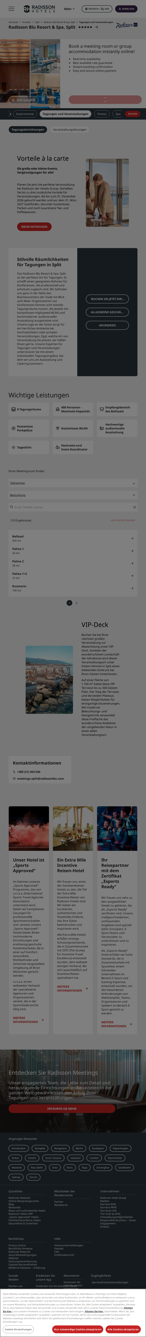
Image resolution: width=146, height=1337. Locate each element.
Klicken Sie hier (94, 1311)
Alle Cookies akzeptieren (123, 1329)
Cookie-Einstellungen (18, 1329)
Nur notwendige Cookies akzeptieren (77, 1329)
